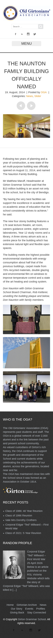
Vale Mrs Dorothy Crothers (21, 520)
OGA (44, 92)
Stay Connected (36, 612)
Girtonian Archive (27, 604)
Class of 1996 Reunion (18, 515)
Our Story (16, 608)
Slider (37, 96)
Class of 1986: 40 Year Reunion (24, 510)
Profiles (40, 608)
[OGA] (26, 19)
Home (10, 604)
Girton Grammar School (32, 619)
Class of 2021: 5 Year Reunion (23, 533)
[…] (15, 589)
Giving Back (17, 612)
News (29, 96)
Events (29, 608)
